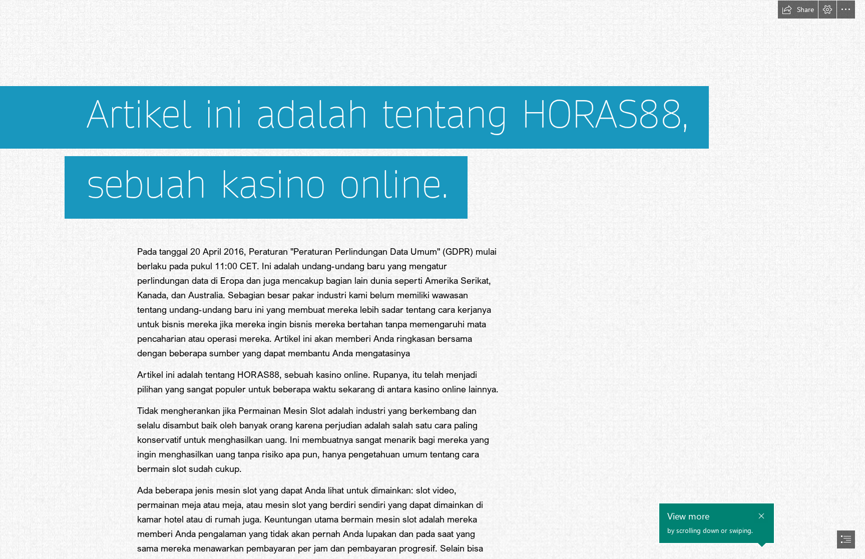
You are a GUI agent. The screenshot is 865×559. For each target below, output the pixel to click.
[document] (432, 279)
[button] (798, 10)
